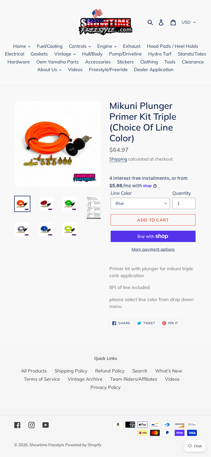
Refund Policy (110, 371)
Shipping (118, 159)
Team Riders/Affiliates (133, 379)
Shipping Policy (71, 371)
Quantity (181, 193)
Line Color (121, 193)
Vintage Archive (85, 379)
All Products (34, 371)
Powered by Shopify (83, 444)
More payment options (153, 249)
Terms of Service (42, 379)
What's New (168, 371)
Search (139, 371)
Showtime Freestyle (46, 444)
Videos (172, 379)
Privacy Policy (106, 387)
